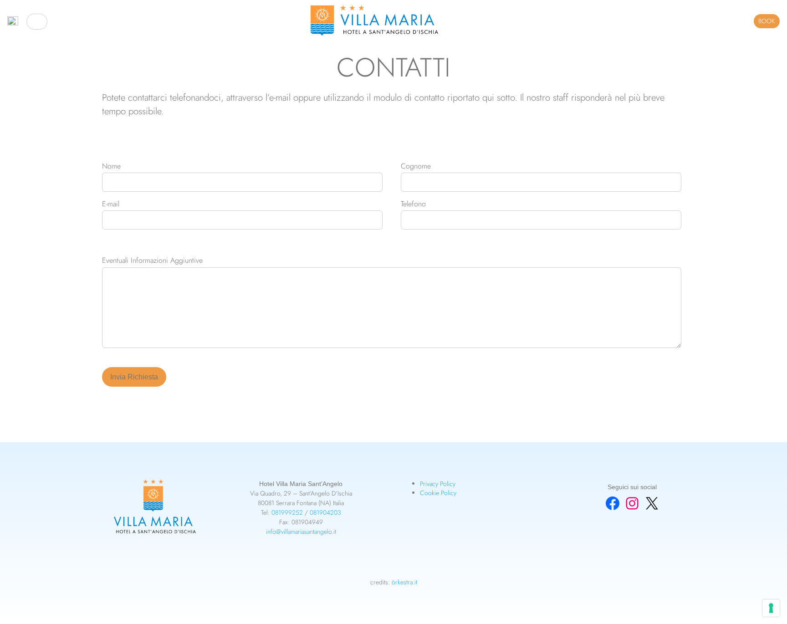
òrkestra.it (404, 582)
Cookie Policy (438, 492)
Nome (111, 166)
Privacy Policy (437, 483)
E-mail (110, 204)
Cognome (416, 166)
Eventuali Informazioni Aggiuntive (152, 261)
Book (766, 21)
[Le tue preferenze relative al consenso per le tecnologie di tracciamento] (771, 608)
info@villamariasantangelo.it (301, 531)
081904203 (325, 512)
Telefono (413, 204)
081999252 (287, 512)
